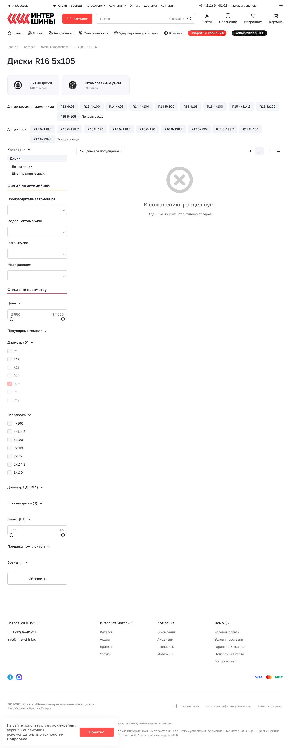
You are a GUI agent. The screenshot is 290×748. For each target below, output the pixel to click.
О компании (166, 632)
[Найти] (189, 18)
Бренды (106, 647)
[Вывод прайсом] (278, 151)
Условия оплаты (227, 632)
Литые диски (22, 166)
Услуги (105, 654)
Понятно (96, 732)
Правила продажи (270, 706)
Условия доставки (229, 639)
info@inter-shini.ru (21, 639)
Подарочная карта (229, 654)
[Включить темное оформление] (281, 5)
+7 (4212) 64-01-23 (213, 5)
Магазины (165, 654)
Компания (166, 623)
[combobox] (37, 210)
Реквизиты (165, 647)
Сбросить (37, 578)
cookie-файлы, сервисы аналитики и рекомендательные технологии (121, 723)
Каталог (106, 632)
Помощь (222, 623)
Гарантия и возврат (230, 647)
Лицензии (165, 639)
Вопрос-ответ (225, 661)
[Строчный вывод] (269, 151)
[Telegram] (10, 677)
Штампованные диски (29, 173)
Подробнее (17, 739)
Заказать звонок (244, 5)
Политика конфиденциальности (227, 706)
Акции (105, 639)
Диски (15, 158)
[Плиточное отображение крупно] (249, 151)
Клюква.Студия (40, 708)
